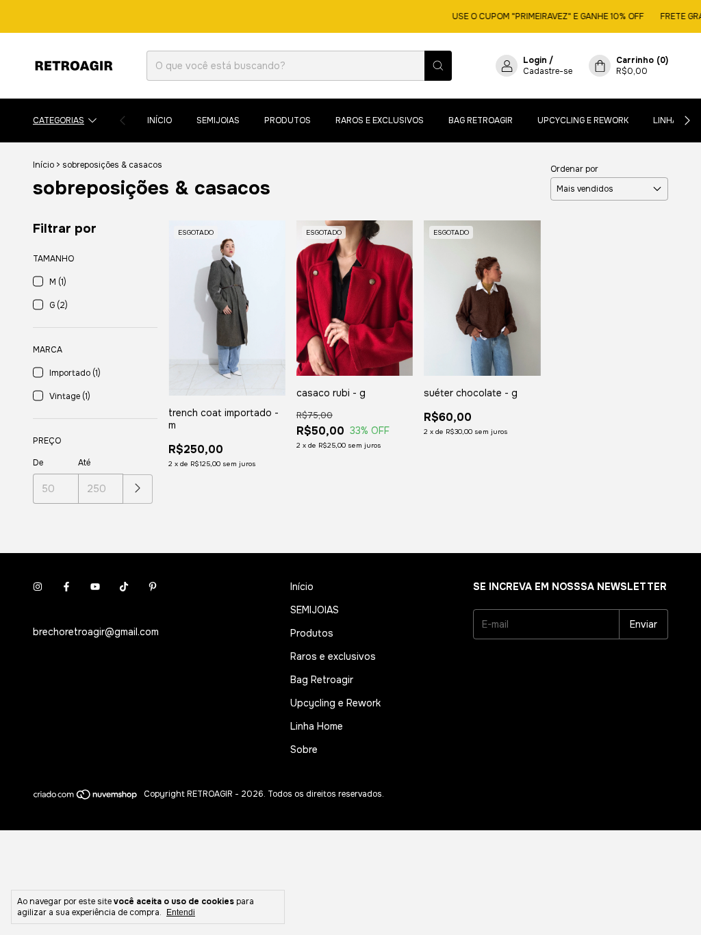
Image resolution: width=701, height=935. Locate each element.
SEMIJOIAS (218, 120)
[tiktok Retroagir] (124, 586)
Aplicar (138, 489)
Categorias (58, 120)
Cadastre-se (547, 71)
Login (535, 60)
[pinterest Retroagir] (152, 586)
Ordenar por (574, 169)
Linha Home (316, 726)
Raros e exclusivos (379, 120)
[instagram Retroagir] (37, 586)
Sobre (304, 749)
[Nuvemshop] (86, 797)
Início (159, 120)
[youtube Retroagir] (95, 586)
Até (84, 462)
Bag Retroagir (480, 120)
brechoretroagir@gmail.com (96, 632)
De (38, 462)
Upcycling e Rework (582, 120)
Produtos (287, 120)
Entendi (180, 912)
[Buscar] (438, 66)
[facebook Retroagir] (66, 586)
